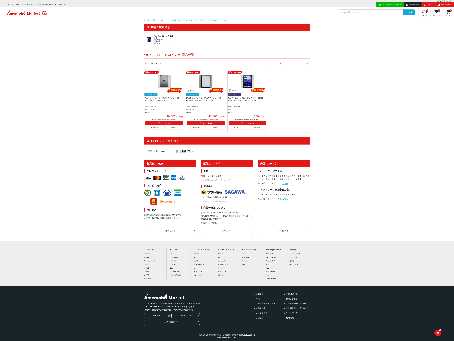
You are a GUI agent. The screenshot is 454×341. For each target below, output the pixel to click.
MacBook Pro (271, 261)
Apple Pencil (294, 254)
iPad (172, 254)
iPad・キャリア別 (249, 250)
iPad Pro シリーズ (195, 20)
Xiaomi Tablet (175, 275)
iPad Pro (173, 264)
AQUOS (147, 268)
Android (147, 279)
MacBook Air (271, 257)
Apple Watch (271, 279)
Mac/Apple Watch (273, 250)
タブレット (164, 20)
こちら (224, 223)
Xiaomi (147, 271)
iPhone (147, 254)
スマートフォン (150, 250)
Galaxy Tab (174, 271)
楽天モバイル (199, 264)
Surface (173, 268)
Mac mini (269, 268)
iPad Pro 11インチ (212, 20)
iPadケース (293, 264)
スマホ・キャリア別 (202, 250)
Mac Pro (269, 275)
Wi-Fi (244, 264)
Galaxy (147, 257)
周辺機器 (292, 250)
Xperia (147, 264)
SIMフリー (198, 271)
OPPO (146, 275)
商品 (154, 20)
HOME (146, 20)
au (195, 257)
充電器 (292, 261)
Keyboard (293, 257)
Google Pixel (149, 261)
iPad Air (173, 261)
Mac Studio (270, 271)
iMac (267, 264)
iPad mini (174, 257)
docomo (197, 254)
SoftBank (197, 261)
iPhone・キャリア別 (226, 250)
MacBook (269, 254)
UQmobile (198, 275)
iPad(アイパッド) (178, 20)
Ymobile (197, 268)
